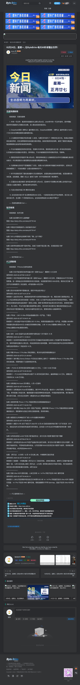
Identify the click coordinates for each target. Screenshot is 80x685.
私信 (71, 52)
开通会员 (66, 3)
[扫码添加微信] (76, 673)
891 (21, 560)
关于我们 (30, 669)
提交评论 (71, 619)
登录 (45, 8)
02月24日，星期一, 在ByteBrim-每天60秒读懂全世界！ (32, 47)
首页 (6, 42)
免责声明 (16, 669)
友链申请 (8, 669)
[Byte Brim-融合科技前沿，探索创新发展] (12, 659)
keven (13, 51)
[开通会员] (76, 668)
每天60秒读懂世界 (15, 42)
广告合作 (23, 669)
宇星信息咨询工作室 (21, 672)
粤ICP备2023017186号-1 (35, 672)
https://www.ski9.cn (24, 506)
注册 (49, 8)
